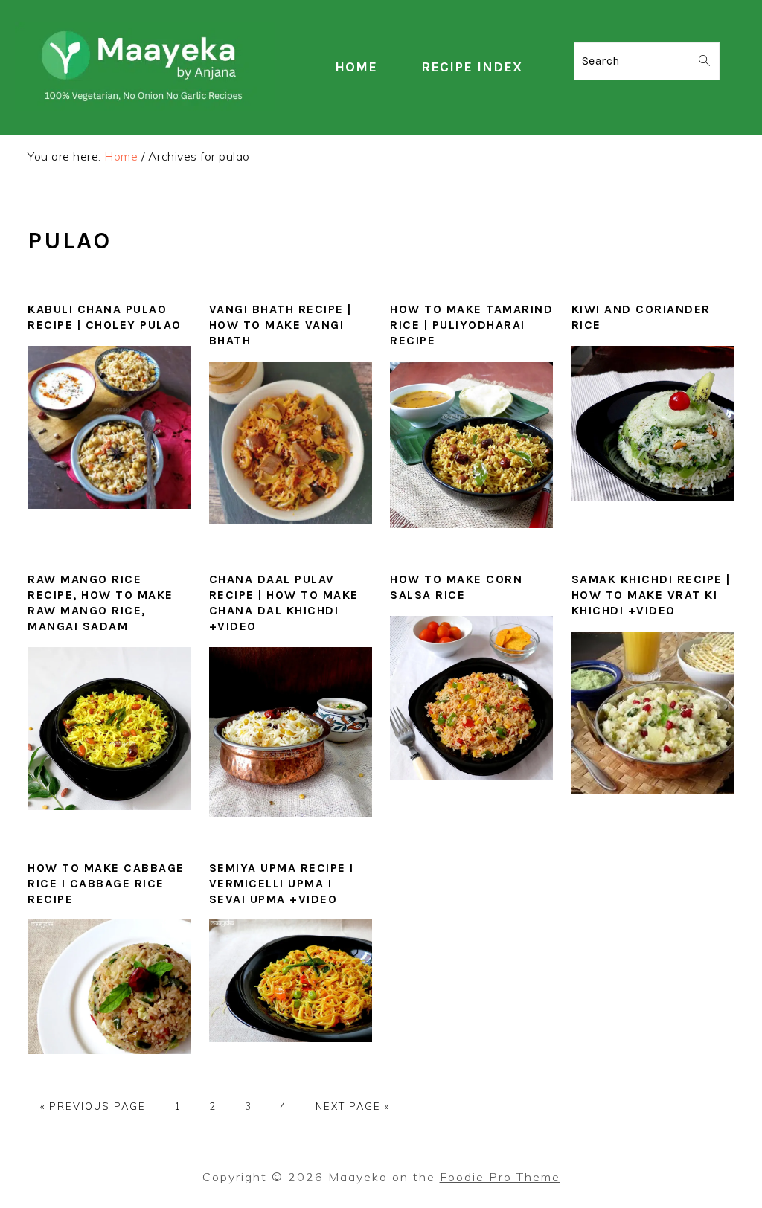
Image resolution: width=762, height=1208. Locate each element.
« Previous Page (93, 1106)
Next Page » (353, 1106)
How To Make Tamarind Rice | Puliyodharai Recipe (471, 324)
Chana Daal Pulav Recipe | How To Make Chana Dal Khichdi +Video (284, 602)
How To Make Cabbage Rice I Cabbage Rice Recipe (106, 883)
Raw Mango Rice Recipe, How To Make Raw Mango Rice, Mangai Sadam (100, 602)
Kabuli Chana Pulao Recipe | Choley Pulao (105, 317)
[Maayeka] (145, 107)
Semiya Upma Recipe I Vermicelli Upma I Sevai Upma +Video (281, 883)
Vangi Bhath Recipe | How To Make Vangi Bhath (280, 324)
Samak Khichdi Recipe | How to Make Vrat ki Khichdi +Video (651, 594)
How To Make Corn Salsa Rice (456, 587)
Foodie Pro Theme (500, 1176)
